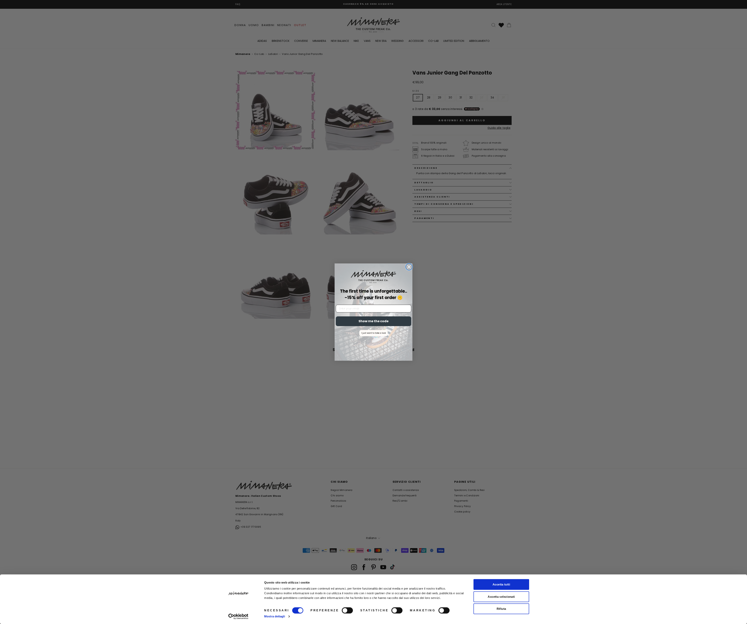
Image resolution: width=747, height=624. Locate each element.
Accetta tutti (501, 584)
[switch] (347, 610)
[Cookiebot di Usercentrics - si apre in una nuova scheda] (238, 616)
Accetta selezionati (501, 596)
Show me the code (373, 321)
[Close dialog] (409, 266)
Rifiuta (501, 608)
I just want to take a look (373, 333)
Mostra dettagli (274, 616)
